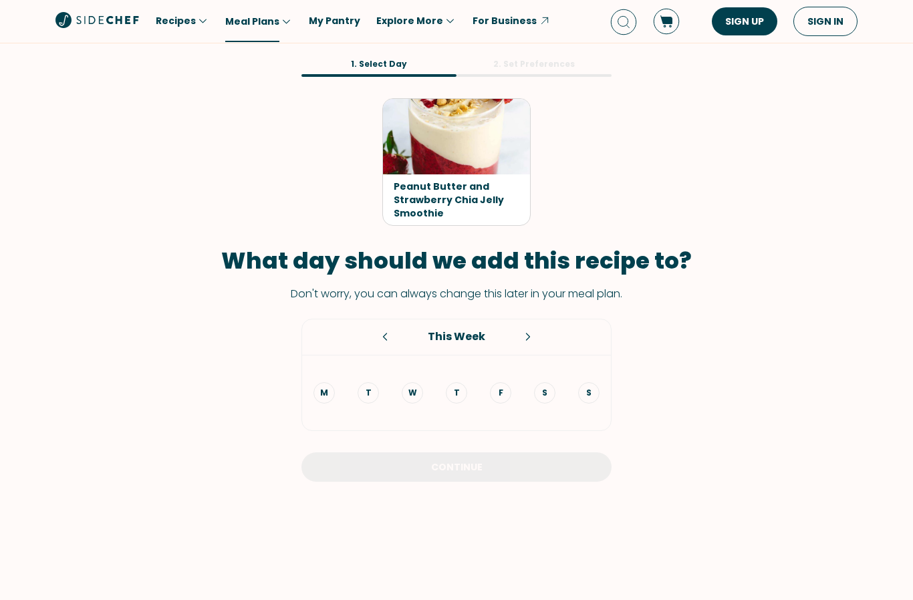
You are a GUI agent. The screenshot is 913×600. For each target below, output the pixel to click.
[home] (97, 20)
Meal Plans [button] (252, 21)
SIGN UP (744, 21)
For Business (505, 20)
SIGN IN (825, 21)
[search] (623, 21)
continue (457, 467)
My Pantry (334, 20)
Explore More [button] (409, 20)
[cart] (666, 21)
